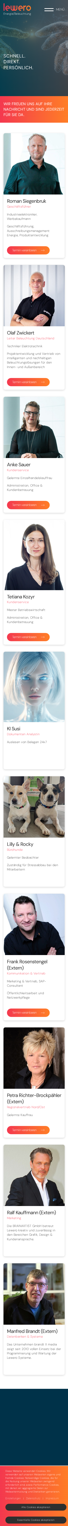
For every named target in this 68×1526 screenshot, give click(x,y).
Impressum (52, 1498)
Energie (8, 14)
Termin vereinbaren (24, 250)
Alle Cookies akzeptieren (35, 1507)
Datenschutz (33, 1498)
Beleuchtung (22, 14)
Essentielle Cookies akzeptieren (36, 1519)
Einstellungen (13, 1498)
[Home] (17, 7)
